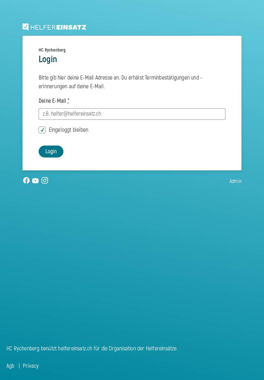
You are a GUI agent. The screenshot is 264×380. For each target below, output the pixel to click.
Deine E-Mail (54, 101)
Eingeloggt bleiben (69, 130)
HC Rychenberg (52, 50)
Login (51, 151)
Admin (235, 181)
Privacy (31, 366)
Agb (10, 366)
